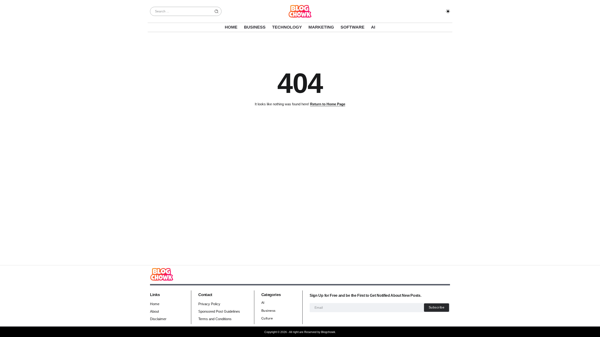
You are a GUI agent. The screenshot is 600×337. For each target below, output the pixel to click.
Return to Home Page (327, 104)
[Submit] (216, 11)
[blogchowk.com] (300, 11)
